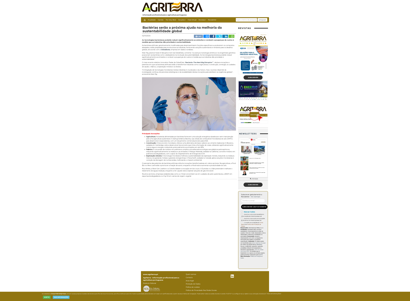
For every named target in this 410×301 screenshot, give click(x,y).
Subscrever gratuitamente (254, 207)
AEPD (261, 254)
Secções (181, 20)
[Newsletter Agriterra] (253, 157)
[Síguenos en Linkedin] (232, 276)
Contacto (189, 277)
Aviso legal (190, 281)
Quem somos (191, 274)
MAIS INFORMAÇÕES (61, 297)
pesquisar (262, 20)
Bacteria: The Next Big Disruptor (198, 62)
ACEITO (46, 297)
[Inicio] (145, 20)
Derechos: (259, 244)
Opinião (160, 20)
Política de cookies (193, 287)
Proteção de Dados (193, 284)
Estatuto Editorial (149, 283)
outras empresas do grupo (259, 243)
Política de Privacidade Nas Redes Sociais (201, 290)
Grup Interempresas (58, 293)
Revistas (201, 20)
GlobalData (165, 50)
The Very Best (171, 20)
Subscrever (253, 77)
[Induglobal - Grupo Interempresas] (151, 289)
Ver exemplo (255, 197)
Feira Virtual (192, 20)
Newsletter (212, 20)
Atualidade (152, 20)
